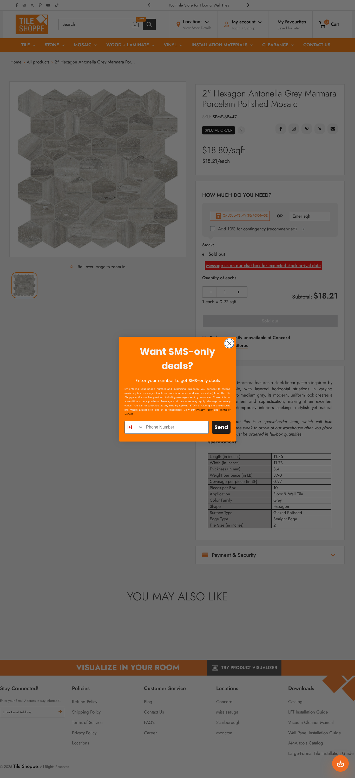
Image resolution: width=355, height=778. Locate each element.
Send (221, 427)
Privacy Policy (204, 409)
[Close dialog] (229, 343)
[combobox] (134, 427)
